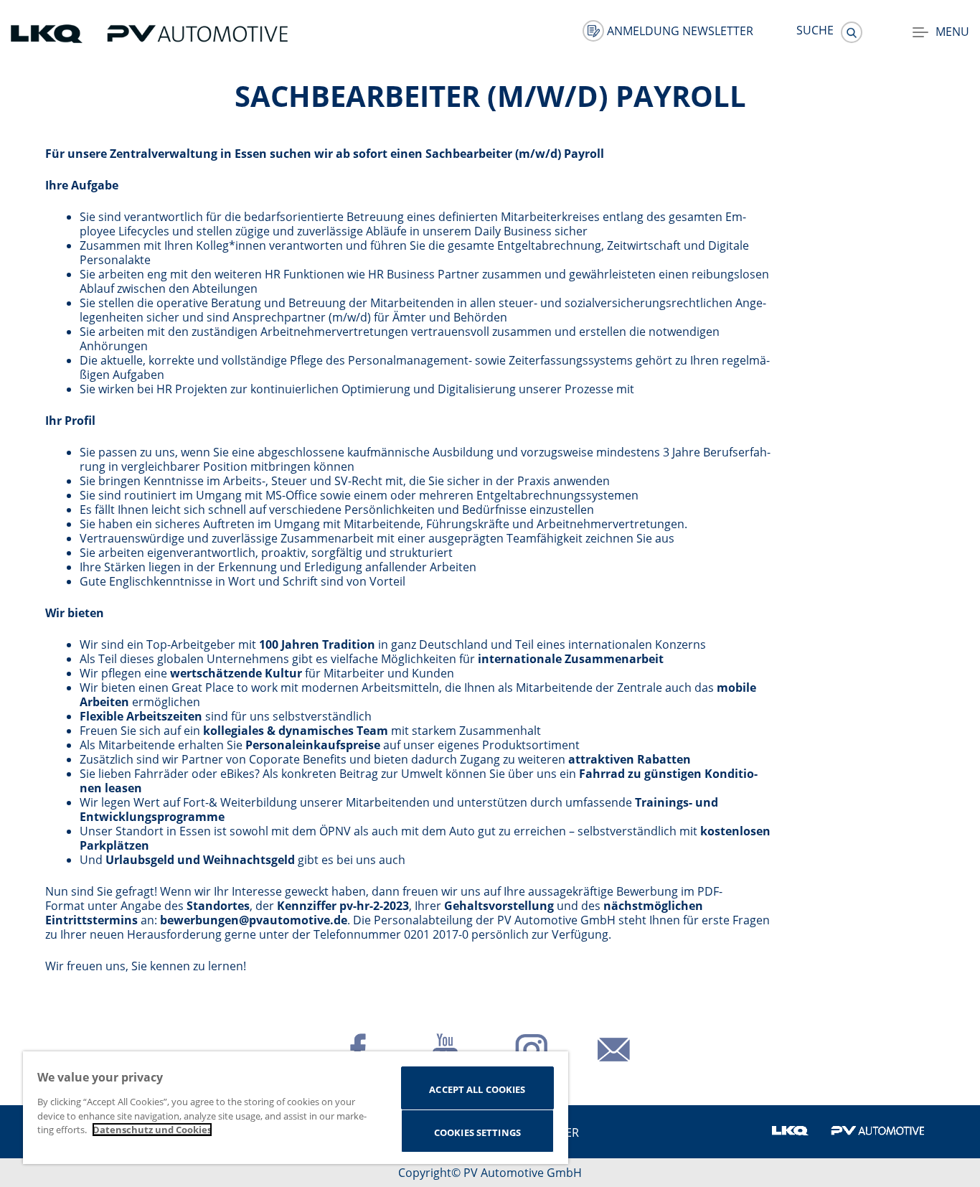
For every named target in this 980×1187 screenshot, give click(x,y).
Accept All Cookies (477, 1089)
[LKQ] (48, 32)
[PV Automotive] (197, 32)
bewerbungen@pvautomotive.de (253, 920)
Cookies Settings (477, 1132)
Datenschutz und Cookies (152, 1129)
